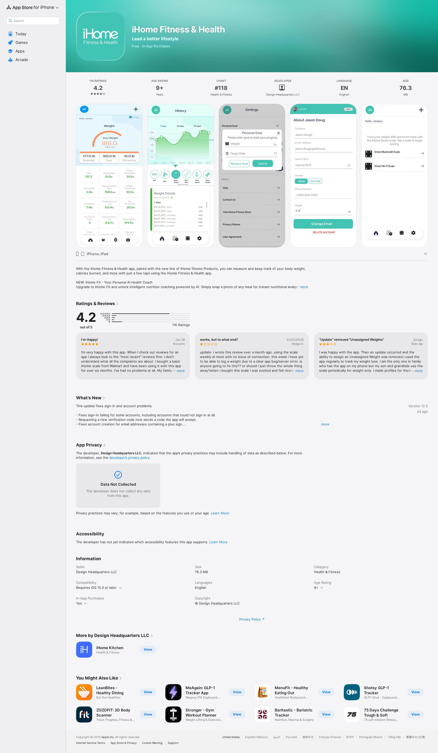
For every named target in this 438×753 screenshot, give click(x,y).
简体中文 (308, 737)
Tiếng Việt (394, 737)
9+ (316, 588)
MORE (181, 371)
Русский (291, 737)
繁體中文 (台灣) (415, 737)
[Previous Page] (71, 356)
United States (231, 737)
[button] (33, 34)
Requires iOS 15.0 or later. (96, 588)
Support (173, 743)
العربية (276, 737)
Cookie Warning (152, 743)
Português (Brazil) (370, 737)
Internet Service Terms (90, 743)
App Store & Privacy (124, 743)
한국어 (350, 737)
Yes (79, 603)
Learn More (220, 513)
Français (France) (330, 737)
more (304, 287)
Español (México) (256, 737)
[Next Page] (432, 356)
